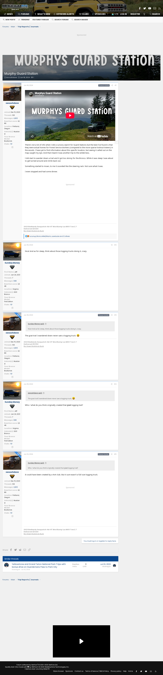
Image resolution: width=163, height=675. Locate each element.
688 (15, 281)
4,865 (15, 118)
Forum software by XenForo (37, 665)
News (10, 14)
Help (124, 671)
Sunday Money (12, 263)
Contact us (79, 671)
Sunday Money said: (36, 324)
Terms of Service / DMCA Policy (97, 671)
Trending (25, 19)
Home (130, 671)
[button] (99, 14)
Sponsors (69, 671)
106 (13, 115)
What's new (43, 14)
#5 (115, 454)
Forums (25, 14)
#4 (115, 384)
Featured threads (40, 19)
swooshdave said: (35, 393)
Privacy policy (116, 671)
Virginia (16, 289)
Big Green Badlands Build (34, 231)
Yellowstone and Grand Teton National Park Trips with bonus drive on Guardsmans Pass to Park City (39, 565)
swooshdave (11, 77)
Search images (81, 19)
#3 (115, 315)
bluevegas (16, 569)
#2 (115, 245)
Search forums (61, 19)
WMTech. (50, 667)
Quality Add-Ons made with (16, 667)
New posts (10, 19)
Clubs (85, 14)
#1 (116, 85)
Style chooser (58, 671)
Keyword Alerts (65, 14)
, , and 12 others (49, 236)
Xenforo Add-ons (38, 669)
